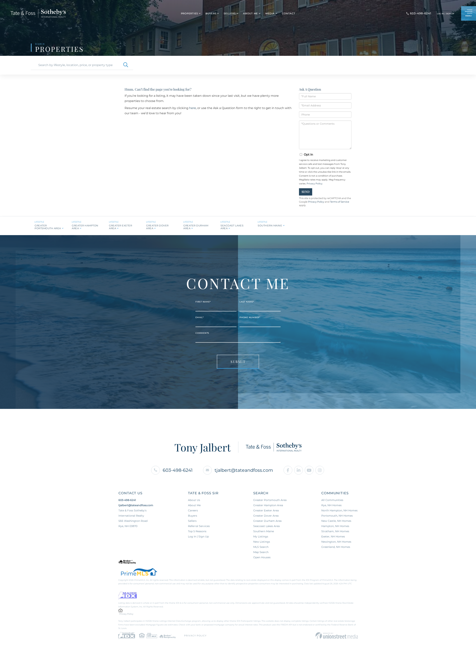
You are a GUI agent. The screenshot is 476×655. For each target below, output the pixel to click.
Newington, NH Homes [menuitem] (336, 541)
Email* (199, 317)
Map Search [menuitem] (260, 552)
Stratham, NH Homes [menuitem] (335, 531)
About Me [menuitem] (250, 13)
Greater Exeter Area (120, 227)
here (192, 108)
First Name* (202, 301)
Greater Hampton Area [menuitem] (268, 505)
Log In (440, 13)
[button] (125, 65)
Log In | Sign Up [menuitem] (198, 536)
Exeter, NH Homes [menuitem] (333, 536)
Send (306, 192)
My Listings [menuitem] (260, 536)
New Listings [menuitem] (261, 541)
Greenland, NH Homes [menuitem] (335, 547)
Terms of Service (339, 201)
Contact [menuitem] (288, 13)
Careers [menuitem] (193, 510)
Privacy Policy (314, 183)
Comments (202, 333)
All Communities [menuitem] (332, 500)
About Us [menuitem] (194, 500)
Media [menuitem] (270, 13)
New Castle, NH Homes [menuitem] (336, 521)
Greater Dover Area (157, 227)
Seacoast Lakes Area (232, 227)
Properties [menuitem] (189, 13)
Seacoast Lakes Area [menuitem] (266, 526)
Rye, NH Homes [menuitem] (331, 505)
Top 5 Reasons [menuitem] (197, 531)
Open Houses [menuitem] (262, 557)
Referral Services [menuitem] (199, 526)
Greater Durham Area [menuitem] (267, 521)
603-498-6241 (178, 470)
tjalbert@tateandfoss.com (244, 470)
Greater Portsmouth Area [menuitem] (270, 500)
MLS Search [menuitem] (260, 547)
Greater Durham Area (195, 227)
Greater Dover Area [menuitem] (266, 515)
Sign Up (450, 13)
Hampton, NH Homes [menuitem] (335, 526)
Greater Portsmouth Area (48, 227)
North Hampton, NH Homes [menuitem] (339, 510)
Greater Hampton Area (85, 227)
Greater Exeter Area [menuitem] (266, 510)
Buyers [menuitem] (210, 13)
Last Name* (246, 301)
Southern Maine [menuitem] (263, 531)
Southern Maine (270, 225)
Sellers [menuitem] (230, 13)
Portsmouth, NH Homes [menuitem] (337, 515)
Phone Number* (249, 317)
